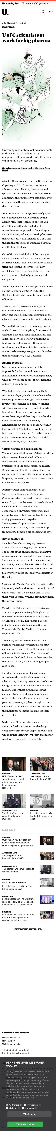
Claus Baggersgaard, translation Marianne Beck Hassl (26, 169)
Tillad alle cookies (25, 1124)
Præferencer (33, 1104)
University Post (11, 3)
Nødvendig (15, 1104)
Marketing (31, 1108)
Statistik (14, 1108)
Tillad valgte (29, 1114)
